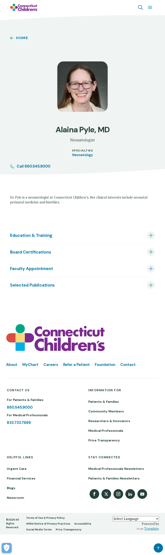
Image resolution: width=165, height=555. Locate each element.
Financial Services (21, 478)
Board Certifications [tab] (30, 252)
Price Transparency (104, 440)
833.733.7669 (19, 422)
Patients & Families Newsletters (114, 478)
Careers (50, 364)
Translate (151, 528)
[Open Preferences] (7, 548)
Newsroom (15, 498)
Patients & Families (103, 402)
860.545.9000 (20, 407)
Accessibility (82, 523)
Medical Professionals (105, 431)
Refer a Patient (76, 364)
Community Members (106, 411)
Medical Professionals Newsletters (116, 469)
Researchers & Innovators (109, 421)
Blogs (11, 488)
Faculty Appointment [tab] (31, 268)
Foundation (105, 364)
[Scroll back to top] (158, 548)
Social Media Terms (39, 529)
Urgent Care (17, 469)
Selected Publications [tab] (32, 285)
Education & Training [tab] (31, 235)
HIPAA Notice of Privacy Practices (48, 523)
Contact (128, 364)
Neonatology (82, 155)
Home (22, 37)
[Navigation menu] (150, 7)
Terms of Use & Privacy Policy (45, 518)
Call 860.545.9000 (33, 166)
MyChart (30, 364)
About (11, 364)
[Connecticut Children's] (23, 7)
